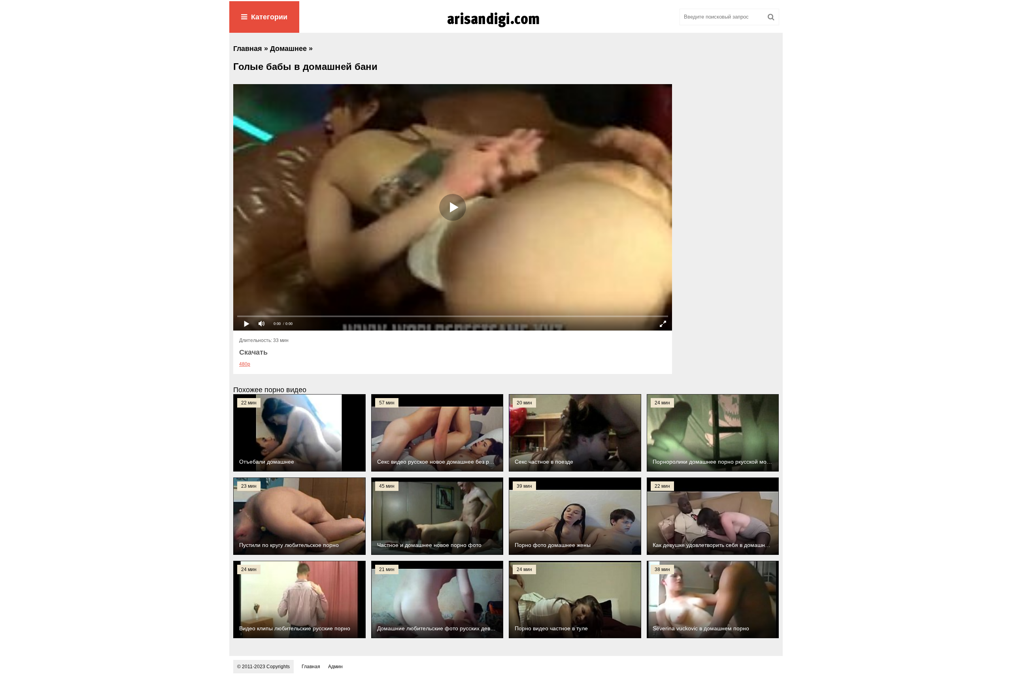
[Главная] (506, 27)
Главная (311, 666)
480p (244, 364)
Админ (335, 666)
